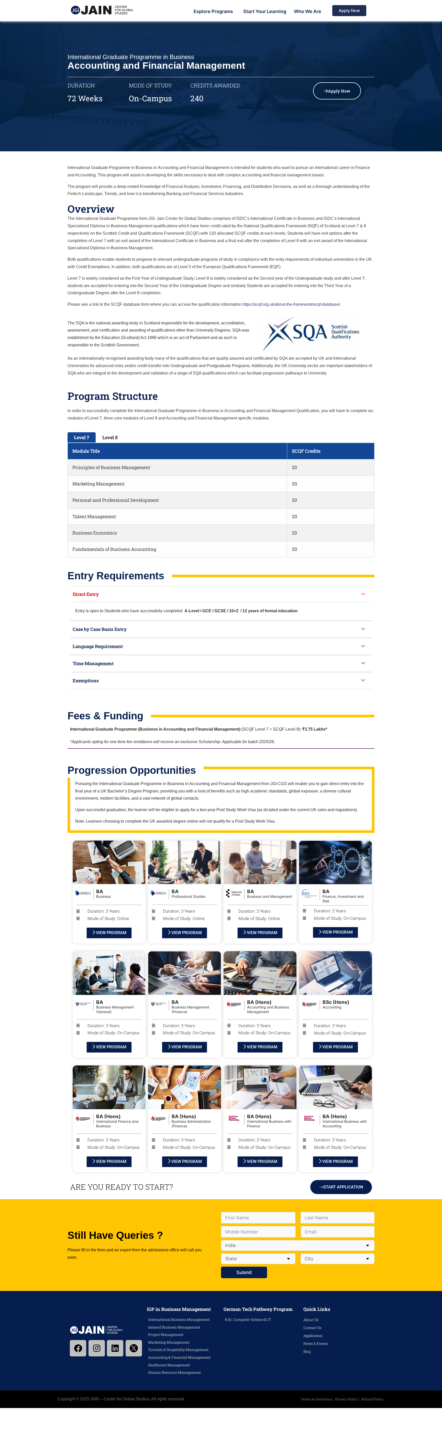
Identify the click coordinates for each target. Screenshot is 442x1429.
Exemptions (86, 680)
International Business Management (179, 1319)
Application (313, 1335)
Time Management (93, 663)
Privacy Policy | (347, 1399)
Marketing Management (169, 1342)
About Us (311, 1319)
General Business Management (174, 1327)
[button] (221, 594)
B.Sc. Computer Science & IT (248, 1319)
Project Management (165, 1334)
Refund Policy (372, 1399)
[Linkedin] (115, 1348)
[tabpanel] (221, 500)
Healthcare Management (169, 1365)
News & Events (315, 1343)
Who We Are (307, 11)
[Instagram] (97, 1348)
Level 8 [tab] (110, 437)
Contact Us (312, 1327)
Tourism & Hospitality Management (178, 1349)
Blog (307, 1351)
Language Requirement (98, 646)
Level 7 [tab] (81, 437)
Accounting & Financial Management (179, 1357)
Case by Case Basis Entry (100, 629)
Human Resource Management (174, 1372)
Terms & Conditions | (317, 1399)
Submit (244, 1272)
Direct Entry (86, 594)
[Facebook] (78, 1348)
